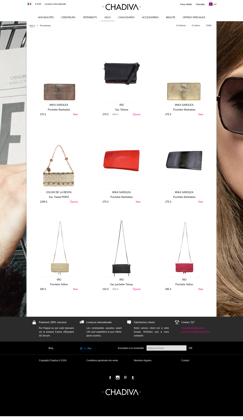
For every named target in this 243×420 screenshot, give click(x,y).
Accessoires (150, 17)
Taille (209, 25)
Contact (185, 360)
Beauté (170, 17)
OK (191, 348)
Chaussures (126, 17)
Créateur (181, 25)
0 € (213, 4)
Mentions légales (142, 360)
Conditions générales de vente (102, 360)
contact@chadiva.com (192, 328)
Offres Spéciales (194, 17)
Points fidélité (186, 4)
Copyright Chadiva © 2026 (52, 360)
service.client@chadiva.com (195, 332)
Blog (51, 348)
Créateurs (68, 17)
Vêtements (90, 17)
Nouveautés (46, 17)
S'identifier (200, 4)
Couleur (196, 25)
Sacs (107, 17)
